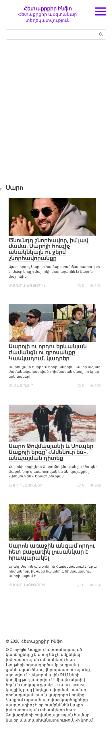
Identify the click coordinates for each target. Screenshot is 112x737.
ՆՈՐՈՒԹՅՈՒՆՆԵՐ (26, 485)
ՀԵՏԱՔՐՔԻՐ (21, 385)
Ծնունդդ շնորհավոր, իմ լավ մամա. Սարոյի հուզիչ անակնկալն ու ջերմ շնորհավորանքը (48, 249)
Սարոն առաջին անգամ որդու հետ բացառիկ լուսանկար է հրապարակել (52, 551)
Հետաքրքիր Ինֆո (48, 8)
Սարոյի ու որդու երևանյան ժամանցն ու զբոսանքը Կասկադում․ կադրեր (48, 352)
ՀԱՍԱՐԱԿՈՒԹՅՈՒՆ (27, 285)
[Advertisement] (56, 111)
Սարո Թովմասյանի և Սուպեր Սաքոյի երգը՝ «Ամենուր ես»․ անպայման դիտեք (51, 452)
